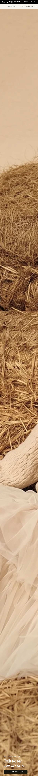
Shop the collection (16, 771)
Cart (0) (33, 6)
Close (33, 1)
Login (28, 6)
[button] (3, 6)
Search (22, 6)
